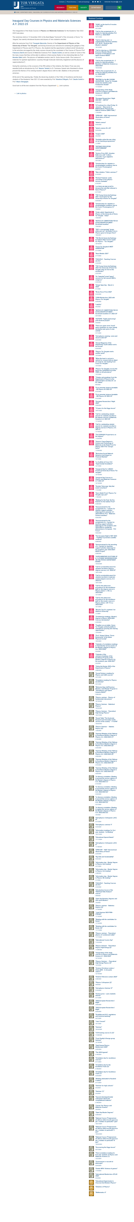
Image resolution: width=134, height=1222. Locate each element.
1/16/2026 (98, 112)
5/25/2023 (98, 827)
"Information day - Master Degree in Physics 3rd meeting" (106, 870)
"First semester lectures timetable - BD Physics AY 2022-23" (106, 388)
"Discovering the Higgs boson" (105, 1147)
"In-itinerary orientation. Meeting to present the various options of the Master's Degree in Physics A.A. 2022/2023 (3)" (106, 799)
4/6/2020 (98, 136)
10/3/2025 (98, 641)
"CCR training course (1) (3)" (104, 1033)
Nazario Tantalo (44, 68)
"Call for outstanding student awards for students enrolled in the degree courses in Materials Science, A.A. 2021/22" (105, 416)
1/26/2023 (98, 730)
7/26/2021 (98, 217)
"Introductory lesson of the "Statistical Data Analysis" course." (104, 891)
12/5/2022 (98, 965)
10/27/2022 (98, 715)
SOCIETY (84, 8)
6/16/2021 (98, 183)
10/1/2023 (98, 1023)
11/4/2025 (98, 1170)
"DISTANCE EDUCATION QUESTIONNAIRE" (103, 147)
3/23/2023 (98, 747)
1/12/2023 (98, 490)
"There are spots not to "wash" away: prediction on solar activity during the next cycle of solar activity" (106, 328)
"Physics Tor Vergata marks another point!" (104, 352)
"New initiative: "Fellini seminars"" (106, 172)
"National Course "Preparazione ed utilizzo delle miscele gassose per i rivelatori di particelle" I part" (106, 1119)
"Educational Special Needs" (104, 837)
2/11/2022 (98, 250)
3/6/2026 (98, 651)
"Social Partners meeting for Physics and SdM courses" (104, 674)
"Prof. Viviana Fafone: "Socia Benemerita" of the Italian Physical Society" (104, 637)
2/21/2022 (98, 866)
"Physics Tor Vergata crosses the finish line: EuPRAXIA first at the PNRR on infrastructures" (106, 370)
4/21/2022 (98, 28)
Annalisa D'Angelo (62, 79)
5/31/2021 (98, 160)
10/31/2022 (98, 410)
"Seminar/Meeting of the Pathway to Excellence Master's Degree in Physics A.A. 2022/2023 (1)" (106, 735)
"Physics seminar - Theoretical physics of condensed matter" (105, 934)
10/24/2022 (98, 68)
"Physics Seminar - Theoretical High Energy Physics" (105, 712)
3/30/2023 (98, 756)
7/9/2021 (98, 209)
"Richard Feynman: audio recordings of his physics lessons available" (103, 179)
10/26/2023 (98, 563)
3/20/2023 (98, 794)
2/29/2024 (98, 622)
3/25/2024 (98, 1075)
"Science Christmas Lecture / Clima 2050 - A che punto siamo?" (105, 969)
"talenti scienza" (100, 122)
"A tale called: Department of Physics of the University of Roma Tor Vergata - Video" (106, 214)
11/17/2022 (98, 930)
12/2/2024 (98, 1158)
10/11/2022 (98, 37)
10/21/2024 (98, 834)
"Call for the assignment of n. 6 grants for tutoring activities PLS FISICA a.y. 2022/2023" (106, 33)
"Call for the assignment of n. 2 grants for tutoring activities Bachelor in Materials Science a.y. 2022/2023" (106, 63)
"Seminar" (98, 1027)
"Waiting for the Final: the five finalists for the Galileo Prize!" (105, 501)
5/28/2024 (98, 1114)
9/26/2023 (98, 517)
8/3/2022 (98, 384)
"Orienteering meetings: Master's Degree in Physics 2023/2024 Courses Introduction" (106, 618)
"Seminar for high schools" (104, 1086)
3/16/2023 (98, 739)
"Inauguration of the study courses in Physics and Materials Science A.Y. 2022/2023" (106, 954)
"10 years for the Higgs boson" (105, 408)
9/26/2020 (98, 124)
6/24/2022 (98, 340)
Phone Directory (71, 2)
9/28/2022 (98, 694)
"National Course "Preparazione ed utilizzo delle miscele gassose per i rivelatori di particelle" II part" (106, 1129)
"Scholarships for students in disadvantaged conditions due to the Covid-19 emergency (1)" (106, 205)
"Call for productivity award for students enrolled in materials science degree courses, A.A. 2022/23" (105, 578)
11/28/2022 (98, 949)
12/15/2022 (98, 474)
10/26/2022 (98, 723)
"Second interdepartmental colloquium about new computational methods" (104, 1098)
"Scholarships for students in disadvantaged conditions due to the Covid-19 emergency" (106, 165)
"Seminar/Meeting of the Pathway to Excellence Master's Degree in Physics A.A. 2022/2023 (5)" (106, 769)
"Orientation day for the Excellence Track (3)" (103, 1065)
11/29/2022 (98, 450)
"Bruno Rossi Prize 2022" (103, 292)
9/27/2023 (98, 1018)
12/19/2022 (98, 973)
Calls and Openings (83, 2)
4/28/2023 (98, 979)
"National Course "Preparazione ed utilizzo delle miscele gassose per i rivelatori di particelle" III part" (106, 1139)
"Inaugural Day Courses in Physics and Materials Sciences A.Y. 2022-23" (105, 479)
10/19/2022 (98, 701)
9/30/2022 (98, 405)
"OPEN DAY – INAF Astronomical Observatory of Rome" (106, 116)
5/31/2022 (98, 677)
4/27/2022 (98, 315)
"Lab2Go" (98, 304)
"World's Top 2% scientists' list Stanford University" (105, 610)
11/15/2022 (98, 923)
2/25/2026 (98, 119)
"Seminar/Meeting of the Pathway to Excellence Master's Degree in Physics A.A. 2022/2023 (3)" (106, 752)
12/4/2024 (98, 632)
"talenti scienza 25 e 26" (103, 128)
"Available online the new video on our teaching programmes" (105, 140)
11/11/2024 (98, 839)
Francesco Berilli (18, 53)
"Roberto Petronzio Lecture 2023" (106, 977)
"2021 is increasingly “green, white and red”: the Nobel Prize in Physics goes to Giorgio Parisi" (106, 231)
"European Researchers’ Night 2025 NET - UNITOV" (105, 99)
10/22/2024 (98, 1134)
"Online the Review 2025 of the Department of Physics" (105, 667)
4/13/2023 (98, 765)
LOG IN (120, 2)
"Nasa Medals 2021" (102, 253)
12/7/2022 (98, 459)
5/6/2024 (98, 1109)
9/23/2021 (98, 859)
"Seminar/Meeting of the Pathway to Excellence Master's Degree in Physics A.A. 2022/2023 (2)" (106, 744)
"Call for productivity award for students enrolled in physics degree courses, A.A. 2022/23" (105, 568)
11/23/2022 (98, 438)
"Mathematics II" (100, 1192)
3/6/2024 (98, 1087)
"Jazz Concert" (100, 1021)
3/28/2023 (98, 504)
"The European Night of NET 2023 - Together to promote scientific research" (106, 537)
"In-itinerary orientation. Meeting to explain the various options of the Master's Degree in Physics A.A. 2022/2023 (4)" (106, 810)
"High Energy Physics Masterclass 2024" (102, 1046)
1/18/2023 (98, 497)
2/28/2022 (98, 873)
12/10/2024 (98, 95)
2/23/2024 (98, 1049)
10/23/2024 (98, 1144)
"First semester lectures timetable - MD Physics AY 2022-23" (106, 395)
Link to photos (21, 93)
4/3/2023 (98, 814)
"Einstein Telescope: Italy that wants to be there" (104, 487)
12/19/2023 (98, 1042)
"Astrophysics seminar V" (103, 825)
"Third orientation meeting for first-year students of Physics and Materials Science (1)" (106, 1154)
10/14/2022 (98, 57)
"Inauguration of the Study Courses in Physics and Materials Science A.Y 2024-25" (106, 91)
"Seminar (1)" (99, 1091)
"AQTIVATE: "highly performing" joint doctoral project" (105, 319)
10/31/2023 (98, 572)
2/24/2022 (98, 263)
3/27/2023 (98, 804)
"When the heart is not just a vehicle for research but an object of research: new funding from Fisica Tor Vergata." (106, 361)
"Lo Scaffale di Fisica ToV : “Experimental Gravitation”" (104, 463)
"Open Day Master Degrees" (104, 1112)
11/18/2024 (98, 846)
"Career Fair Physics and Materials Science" (103, 1106)
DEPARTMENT (96, 8)
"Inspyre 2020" (100, 134)
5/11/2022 (98, 333)
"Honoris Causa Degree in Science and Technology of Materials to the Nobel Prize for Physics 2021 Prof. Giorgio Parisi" (105, 445)
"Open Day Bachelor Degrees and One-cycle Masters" (106, 899)
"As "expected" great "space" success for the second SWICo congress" (105, 278)
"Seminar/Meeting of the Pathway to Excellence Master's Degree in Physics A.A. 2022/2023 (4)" (106, 761)
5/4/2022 (98, 322)
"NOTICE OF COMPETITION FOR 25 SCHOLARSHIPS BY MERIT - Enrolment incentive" (106, 222)
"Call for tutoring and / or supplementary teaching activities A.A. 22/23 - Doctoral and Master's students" (106, 42)
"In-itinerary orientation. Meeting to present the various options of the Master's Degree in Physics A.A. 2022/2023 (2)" (106, 789)
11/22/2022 (98, 942)
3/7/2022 (98, 880)
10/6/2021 (98, 235)
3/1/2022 (98, 289)
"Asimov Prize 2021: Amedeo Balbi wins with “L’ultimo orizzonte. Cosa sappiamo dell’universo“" (105, 156)
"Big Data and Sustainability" (104, 857)
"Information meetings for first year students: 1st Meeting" (105, 831)
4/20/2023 (98, 773)
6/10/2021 (98, 174)
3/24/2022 (98, 294)
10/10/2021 (98, 243)
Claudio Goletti (57, 53)
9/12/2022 (98, 391)
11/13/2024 (98, 86)
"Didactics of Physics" (102, 1187)
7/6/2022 (98, 902)
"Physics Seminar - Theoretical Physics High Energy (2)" (105, 946)
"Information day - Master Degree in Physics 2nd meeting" (106, 863)
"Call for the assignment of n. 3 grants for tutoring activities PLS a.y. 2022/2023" (106, 72)
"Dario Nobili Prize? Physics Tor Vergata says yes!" (105, 494)
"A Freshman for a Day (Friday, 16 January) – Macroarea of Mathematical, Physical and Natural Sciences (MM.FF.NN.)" (106, 107)
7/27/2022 (98, 355)
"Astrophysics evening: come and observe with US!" (106, 337)
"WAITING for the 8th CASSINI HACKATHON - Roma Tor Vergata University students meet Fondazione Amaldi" (106, 82)
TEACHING (72, 8)
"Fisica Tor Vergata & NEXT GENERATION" (104, 247)
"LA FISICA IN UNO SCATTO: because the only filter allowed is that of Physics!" (106, 188)
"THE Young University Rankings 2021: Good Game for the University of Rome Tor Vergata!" (106, 196)
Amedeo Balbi (17, 57)
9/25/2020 (98, 130)
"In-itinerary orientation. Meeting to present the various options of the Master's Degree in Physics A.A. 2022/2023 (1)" (106, 779)
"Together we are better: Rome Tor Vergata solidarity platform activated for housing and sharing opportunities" (106, 627)
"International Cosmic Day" (104, 940)
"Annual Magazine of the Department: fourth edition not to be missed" (106, 344)
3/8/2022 (98, 895)
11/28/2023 (98, 1035)
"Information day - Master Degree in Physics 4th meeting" (106, 877)
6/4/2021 (98, 169)
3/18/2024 (98, 1054)
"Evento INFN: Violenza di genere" (106, 1168)
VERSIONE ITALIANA (110, 2)
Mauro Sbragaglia (22, 82)
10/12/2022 (98, 47)
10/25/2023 (98, 1029)
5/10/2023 (98, 990)
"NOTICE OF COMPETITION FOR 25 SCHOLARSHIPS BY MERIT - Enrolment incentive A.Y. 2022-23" (106, 312)
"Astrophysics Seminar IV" (104, 988)
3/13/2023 (98, 784)
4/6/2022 (98, 306)
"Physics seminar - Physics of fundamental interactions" (105, 698)
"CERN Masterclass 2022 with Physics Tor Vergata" (105, 298)
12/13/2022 (98, 958)
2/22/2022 (98, 273)
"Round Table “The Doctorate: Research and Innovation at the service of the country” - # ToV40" (106, 719)
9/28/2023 (98, 541)
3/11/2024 (98, 1062)
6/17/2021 (98, 192)
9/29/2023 (98, 1011)
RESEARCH (60, 8)
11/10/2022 (98, 909)
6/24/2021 (98, 200)
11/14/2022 (98, 421)
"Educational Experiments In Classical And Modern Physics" (105, 1182)
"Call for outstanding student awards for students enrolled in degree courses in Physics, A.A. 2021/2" (105, 426)
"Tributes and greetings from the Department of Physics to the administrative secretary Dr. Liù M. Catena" (106, 380)
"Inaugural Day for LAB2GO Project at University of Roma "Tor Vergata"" (106, 470)
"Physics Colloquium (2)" (103, 982)
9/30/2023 (98, 1004)
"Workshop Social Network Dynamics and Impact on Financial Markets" (104, 455)
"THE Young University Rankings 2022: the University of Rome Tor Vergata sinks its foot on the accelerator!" (106, 268)
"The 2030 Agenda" (101, 1052)
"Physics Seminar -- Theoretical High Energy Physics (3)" (105, 962)
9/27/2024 (98, 1149)
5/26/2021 (98, 150)
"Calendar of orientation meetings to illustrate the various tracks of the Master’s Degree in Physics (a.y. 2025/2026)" (106, 646)
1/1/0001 (98, 143)
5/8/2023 (98, 984)
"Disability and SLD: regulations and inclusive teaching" (105, 1015)
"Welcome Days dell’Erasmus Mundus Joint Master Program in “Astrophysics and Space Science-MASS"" (106, 689)
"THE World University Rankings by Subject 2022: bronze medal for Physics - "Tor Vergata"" (105, 239)
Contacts (62, 2)
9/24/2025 (98, 1165)
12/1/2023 (98, 594)
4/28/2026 (98, 670)
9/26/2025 (98, 102)
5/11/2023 (98, 997)
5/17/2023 (98, 821)
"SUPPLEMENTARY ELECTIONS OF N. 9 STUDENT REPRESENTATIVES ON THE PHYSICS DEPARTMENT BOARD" (106, 559)
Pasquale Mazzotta (39, 43)
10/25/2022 (98, 708)
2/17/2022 (98, 255)
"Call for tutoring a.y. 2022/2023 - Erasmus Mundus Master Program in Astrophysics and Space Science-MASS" (106, 53)
